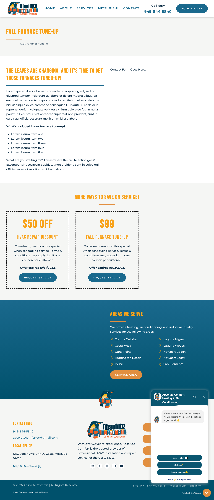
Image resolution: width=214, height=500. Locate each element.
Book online (192, 8)
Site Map (138, 486)
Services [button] (85, 8)
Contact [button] (131, 8)
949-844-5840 (158, 11)
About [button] (66, 8)
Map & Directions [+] (27, 466)
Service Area (126, 374)
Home (50, 8)
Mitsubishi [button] (108, 8)
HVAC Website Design (23, 492)
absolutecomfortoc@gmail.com (35, 437)
